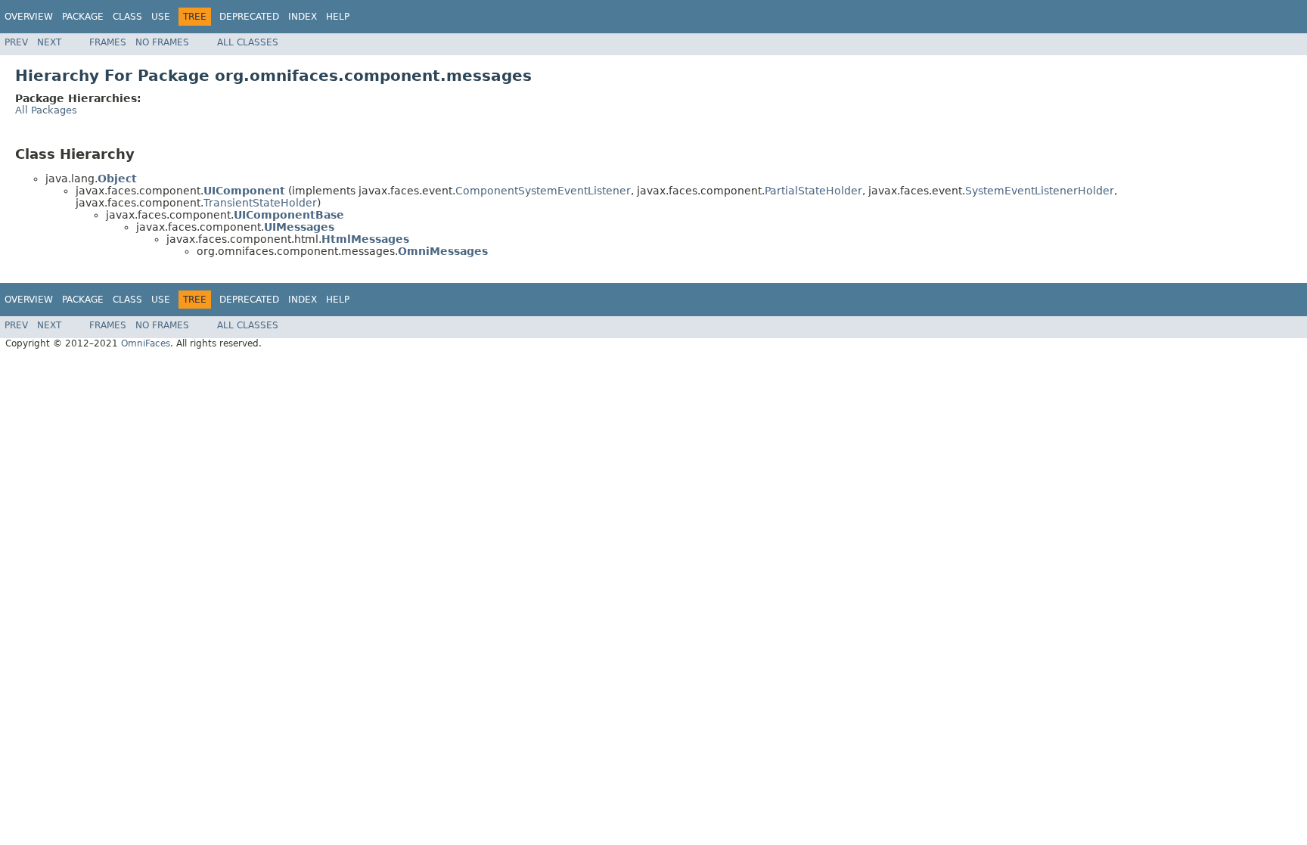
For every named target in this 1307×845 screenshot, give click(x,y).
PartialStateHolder (813, 191)
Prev (16, 42)
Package (83, 16)
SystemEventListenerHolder (1039, 191)
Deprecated (249, 16)
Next (49, 42)
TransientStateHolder (260, 203)
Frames (107, 42)
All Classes (247, 42)
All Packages (46, 110)
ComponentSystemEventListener (543, 191)
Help (337, 16)
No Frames (162, 42)
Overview (29, 16)
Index (302, 16)
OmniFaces (145, 343)
